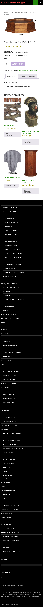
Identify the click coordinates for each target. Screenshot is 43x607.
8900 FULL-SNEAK (10, 261)
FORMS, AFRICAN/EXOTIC (8, 314)
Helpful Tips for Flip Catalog (10, 532)
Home (6, 12)
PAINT (5, 498)
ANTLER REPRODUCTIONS (9, 425)
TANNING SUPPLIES (6, 429)
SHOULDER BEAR (10, 307)
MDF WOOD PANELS (9, 414)
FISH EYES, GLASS (8, 356)
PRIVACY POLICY (6, 517)
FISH (2, 326)
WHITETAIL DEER (6, 215)
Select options (9, 134)
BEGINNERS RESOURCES (8, 528)
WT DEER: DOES (7, 280)
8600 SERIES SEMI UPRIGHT (13, 249)
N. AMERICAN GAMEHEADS (11, 287)
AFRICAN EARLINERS (9, 379)
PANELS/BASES (5, 410)
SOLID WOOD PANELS (9, 421)
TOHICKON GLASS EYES (10, 345)
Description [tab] (11, 76)
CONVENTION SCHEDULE (8, 211)
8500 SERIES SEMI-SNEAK (12, 238)
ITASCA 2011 (4, 544)
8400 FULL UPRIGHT (11, 234)
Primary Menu (40, 2)
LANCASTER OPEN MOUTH (15, 265)
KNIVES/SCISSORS (8, 402)
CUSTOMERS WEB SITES (8, 521)
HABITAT (3, 486)
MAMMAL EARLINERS (9, 375)
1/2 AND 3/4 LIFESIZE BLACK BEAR (15, 299)
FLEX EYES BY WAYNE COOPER (12, 352)
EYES (2, 337)
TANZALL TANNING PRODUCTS (12, 433)
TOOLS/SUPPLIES (6, 391)
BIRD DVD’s (6, 471)
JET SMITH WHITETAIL (9, 276)
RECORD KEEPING (8, 395)
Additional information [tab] (27, 76)
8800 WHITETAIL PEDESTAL (13, 257)
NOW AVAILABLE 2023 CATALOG (10, 536)
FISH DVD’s (6, 467)
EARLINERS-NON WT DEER (11, 372)
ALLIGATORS (4, 333)
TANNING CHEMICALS (9, 444)
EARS (2, 364)
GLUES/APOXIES (5, 483)
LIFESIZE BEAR (9, 303)
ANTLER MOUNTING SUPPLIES (10, 318)
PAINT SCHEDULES (6, 513)
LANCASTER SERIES (8, 219)
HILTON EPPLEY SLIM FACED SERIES (13, 272)
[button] (35, 21)
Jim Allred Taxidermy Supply (13, 2)
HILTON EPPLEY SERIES (9, 268)
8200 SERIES (8, 226)
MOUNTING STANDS (9, 398)
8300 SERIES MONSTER (12, 230)
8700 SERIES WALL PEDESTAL (13, 253)
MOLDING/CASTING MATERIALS (10, 509)
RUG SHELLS (4, 330)
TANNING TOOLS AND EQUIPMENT (13, 440)
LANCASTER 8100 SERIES (12, 222)
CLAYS (5, 406)
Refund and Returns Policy (10, 551)
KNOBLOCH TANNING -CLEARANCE (13, 448)
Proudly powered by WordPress (9, 604)
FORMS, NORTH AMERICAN (9, 284)
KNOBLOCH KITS (8, 452)
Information (5, 548)
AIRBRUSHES (7, 494)
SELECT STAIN (9, 52)
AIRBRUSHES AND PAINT (8, 490)
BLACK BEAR (7, 295)
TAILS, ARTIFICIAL (6, 360)
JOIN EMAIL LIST (6, 525)
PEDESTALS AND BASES (18, 12)
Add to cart (17, 64)
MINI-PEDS (6, 310)
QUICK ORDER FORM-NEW (9, 207)
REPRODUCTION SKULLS (8, 383)
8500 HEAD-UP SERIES (11, 242)
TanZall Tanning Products (14, 437)
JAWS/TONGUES (5, 387)
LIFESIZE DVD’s (7, 475)
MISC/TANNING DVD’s (9, 479)
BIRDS (3, 322)
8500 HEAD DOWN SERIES (12, 245)
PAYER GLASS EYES (8, 341)
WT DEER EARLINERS (9, 368)
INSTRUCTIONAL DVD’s (8, 460)
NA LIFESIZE (6, 291)
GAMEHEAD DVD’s (8, 463)
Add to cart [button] (11, 186)
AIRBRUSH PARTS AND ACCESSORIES (14, 502)
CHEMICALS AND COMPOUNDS (10, 506)
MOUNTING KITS (6, 456)
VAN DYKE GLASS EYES (9, 349)
